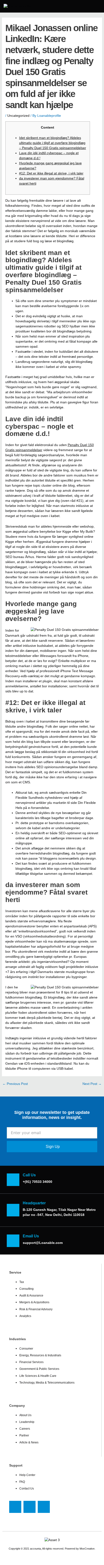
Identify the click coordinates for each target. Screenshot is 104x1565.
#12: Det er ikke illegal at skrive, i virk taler (51, 173)
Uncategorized (18, 115)
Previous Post (15, 1084)
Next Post (92, 1084)
